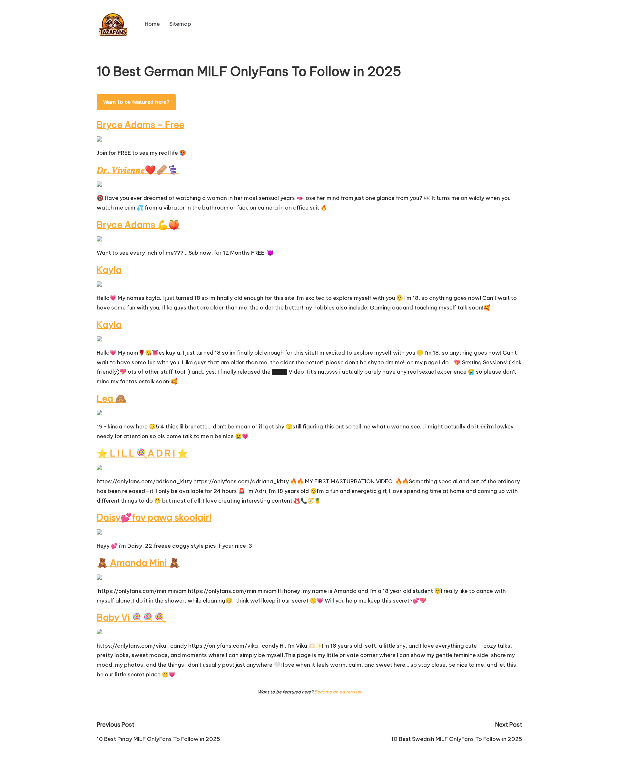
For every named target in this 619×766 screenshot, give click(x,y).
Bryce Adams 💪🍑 (138, 224)
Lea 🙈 (111, 398)
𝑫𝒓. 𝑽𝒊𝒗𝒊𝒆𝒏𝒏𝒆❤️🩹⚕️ (138, 169)
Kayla (109, 269)
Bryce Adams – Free (140, 124)
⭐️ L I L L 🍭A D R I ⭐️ (142, 453)
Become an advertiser (337, 692)
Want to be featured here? (136, 102)
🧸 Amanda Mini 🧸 (138, 562)
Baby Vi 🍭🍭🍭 (131, 617)
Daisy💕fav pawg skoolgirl (154, 517)
